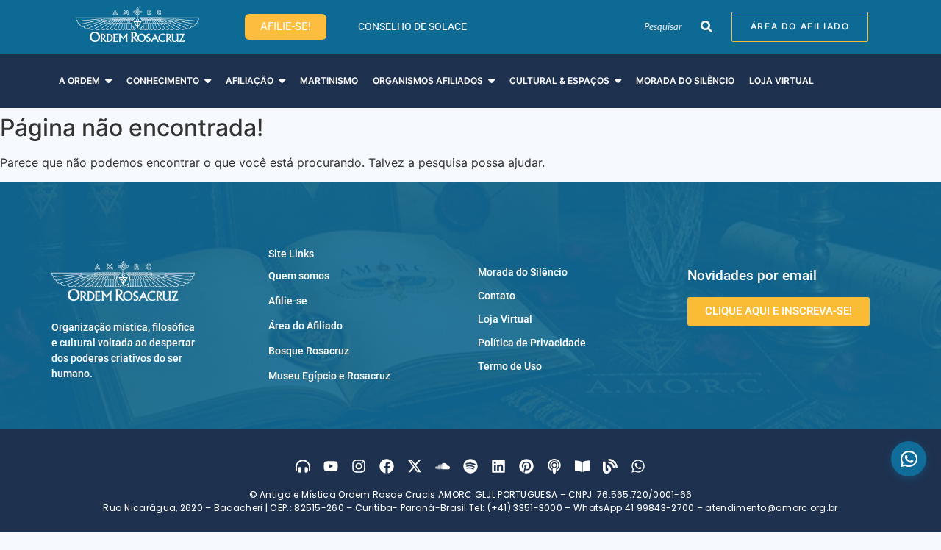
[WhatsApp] (908, 458)
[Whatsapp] (638, 466)
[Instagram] (358, 466)
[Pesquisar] (706, 27)
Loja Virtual (505, 319)
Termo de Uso (510, 366)
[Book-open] (582, 466)
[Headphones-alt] (303, 466)
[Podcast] (554, 466)
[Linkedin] (498, 466)
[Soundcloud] (442, 466)
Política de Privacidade (532, 343)
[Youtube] (330, 466)
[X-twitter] (414, 466)
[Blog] (610, 466)
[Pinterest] (526, 466)
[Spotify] (470, 466)
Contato (496, 295)
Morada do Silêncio (523, 272)
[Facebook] (386, 466)
